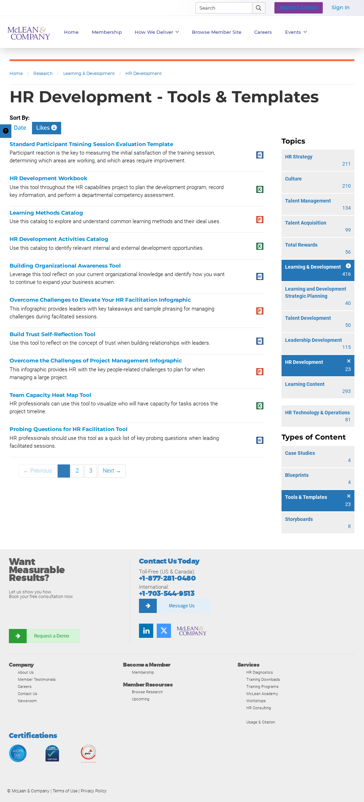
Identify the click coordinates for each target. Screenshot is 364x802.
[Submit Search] (259, 8)
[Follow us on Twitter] (164, 631)
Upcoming (140, 698)
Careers (25, 686)
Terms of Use (65, 790)
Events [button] (293, 32)
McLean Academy (262, 693)
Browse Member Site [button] (216, 32)
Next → (112, 470)
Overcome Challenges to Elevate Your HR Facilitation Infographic (100, 299)
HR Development (143, 73)
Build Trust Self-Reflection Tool (53, 334)
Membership (107, 32)
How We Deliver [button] (154, 32)
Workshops (256, 700)
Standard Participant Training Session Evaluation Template (91, 144)
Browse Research (147, 691)
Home (71, 32)
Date (20, 127)
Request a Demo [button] (298, 8)
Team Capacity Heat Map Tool (50, 395)
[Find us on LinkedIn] (146, 631)
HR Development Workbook (48, 178)
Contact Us (27, 693)
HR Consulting (258, 707)
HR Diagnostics (259, 672)
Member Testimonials (37, 679)
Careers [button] (263, 32)
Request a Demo (51, 636)
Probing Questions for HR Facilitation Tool (69, 429)
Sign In (341, 7)
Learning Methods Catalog (46, 212)
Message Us (182, 606)
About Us (26, 672)
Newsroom (27, 700)
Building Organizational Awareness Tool (65, 265)
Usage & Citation (260, 722)
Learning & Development (89, 73)
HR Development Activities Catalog (59, 239)
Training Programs (262, 686)
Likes (43, 127)
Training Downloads (263, 679)
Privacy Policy (94, 790)
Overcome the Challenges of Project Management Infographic (96, 360)
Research (43, 73)
